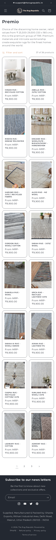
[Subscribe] (48, 497)
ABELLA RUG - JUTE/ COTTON (39, 91)
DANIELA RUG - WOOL (12, 293)
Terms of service (29, 535)
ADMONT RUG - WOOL (39, 445)
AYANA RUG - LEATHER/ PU (38, 345)
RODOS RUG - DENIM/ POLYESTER (14, 140)
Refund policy (25, 531)
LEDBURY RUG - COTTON (12, 445)
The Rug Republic (26, 527)
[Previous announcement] (5, 3)
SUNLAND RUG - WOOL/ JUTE (40, 394)
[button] (5, 11)
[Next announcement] (51, 3)
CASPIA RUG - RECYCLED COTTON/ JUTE (12, 395)
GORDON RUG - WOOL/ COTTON (13, 244)
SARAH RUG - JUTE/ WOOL (41, 244)
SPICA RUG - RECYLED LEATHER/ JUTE (39, 294)
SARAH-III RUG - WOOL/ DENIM (12, 345)
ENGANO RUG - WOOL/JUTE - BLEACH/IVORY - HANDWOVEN (40, 142)
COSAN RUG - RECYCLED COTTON (14, 91)
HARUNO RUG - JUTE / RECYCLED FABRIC (13, 194)
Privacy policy (40, 531)
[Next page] (39, 466)
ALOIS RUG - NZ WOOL (39, 193)
